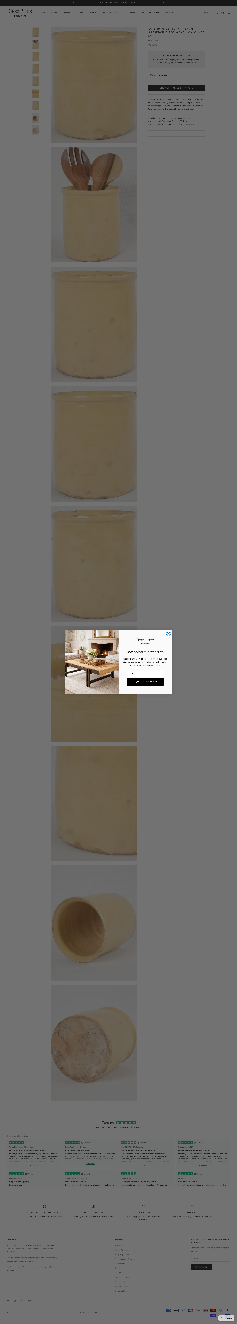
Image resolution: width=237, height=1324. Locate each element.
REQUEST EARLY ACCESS (145, 682)
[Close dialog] (168, 633)
